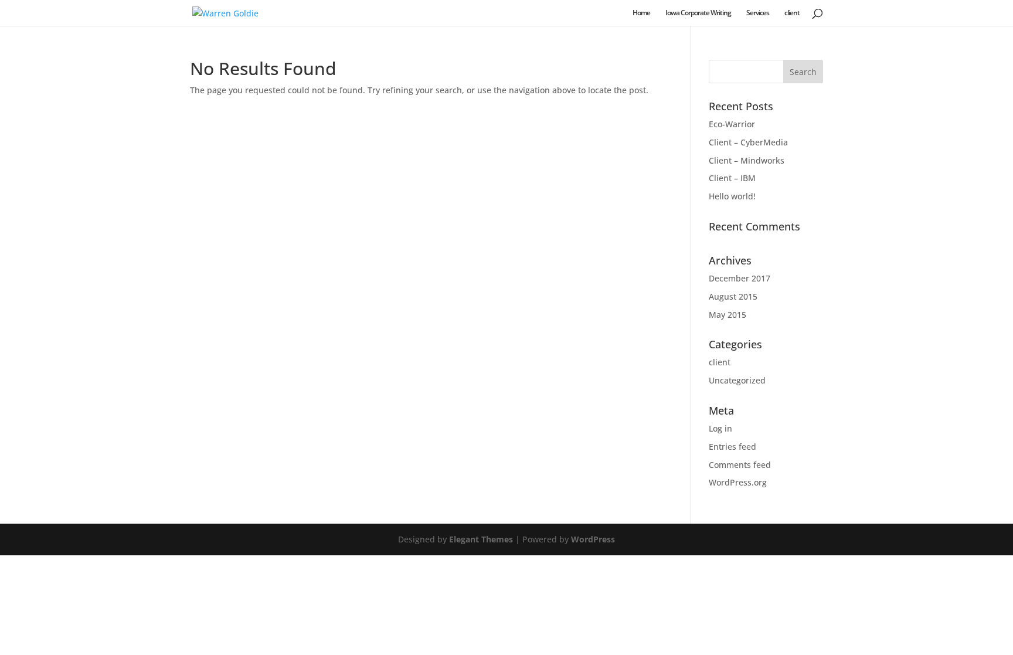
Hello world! (732, 196)
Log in (720, 428)
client (792, 13)
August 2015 (733, 296)
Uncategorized (737, 380)
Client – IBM (732, 178)
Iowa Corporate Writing (698, 13)
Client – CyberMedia (748, 142)
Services (757, 13)
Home (641, 13)
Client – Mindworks (746, 160)
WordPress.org (738, 482)
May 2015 (727, 314)
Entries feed (732, 446)
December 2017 (739, 278)
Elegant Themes (481, 539)
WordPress (593, 539)
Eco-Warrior (732, 124)
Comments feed (740, 464)
